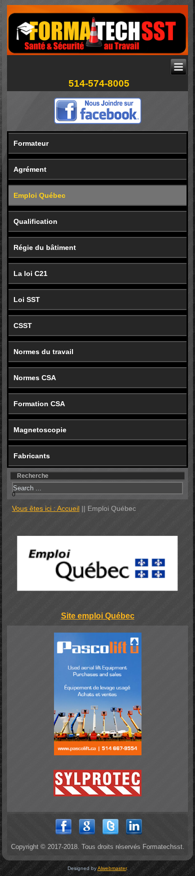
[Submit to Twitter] (110, 835)
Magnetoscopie (40, 430)
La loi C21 (31, 273)
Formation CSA (39, 404)
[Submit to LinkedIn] (134, 835)
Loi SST (27, 300)
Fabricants (32, 456)
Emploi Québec (40, 195)
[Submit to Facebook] (63, 835)
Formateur (31, 143)
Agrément (30, 169)
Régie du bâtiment (45, 247)
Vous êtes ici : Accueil (46, 508)
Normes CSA (35, 378)
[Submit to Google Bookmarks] (87, 835)
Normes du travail (44, 352)
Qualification (36, 221)
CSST (23, 326)
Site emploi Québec (97, 616)
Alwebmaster (112, 868)
